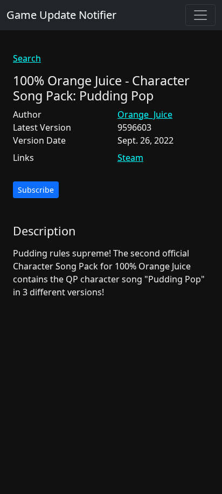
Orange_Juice (144, 114)
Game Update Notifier (61, 15)
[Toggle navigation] (200, 15)
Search (27, 58)
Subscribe (36, 190)
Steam (130, 158)
